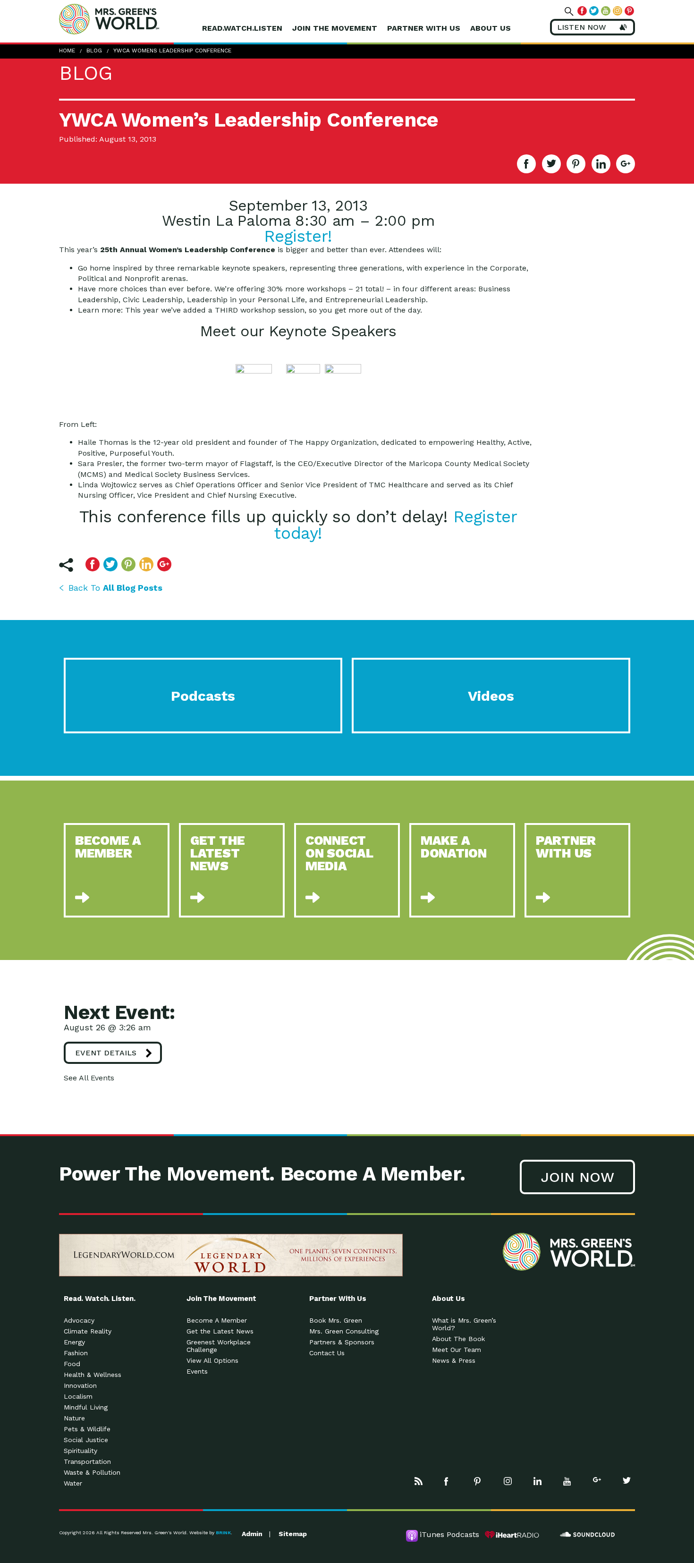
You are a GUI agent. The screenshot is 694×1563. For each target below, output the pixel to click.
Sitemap (293, 1534)
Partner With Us (423, 28)
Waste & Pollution (92, 1472)
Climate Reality (87, 1331)
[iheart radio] (512, 1534)
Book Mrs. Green (335, 1320)
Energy (74, 1342)
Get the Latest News (220, 1331)
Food (72, 1364)
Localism (78, 1396)
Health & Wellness (92, 1374)
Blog (94, 50)
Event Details (105, 1052)
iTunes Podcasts (449, 1534)
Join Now (577, 1177)
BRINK (223, 1532)
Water (73, 1483)
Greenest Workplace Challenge (218, 1345)
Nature (74, 1418)
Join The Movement (334, 28)
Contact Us (327, 1353)
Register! (298, 236)
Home (67, 50)
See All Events (89, 1077)
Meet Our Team (456, 1349)
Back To (115, 588)
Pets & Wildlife (87, 1429)
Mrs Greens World (129, 19)
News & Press (453, 1360)
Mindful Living (86, 1407)
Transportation (87, 1461)
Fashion (76, 1353)
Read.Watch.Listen (242, 28)
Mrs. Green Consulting (344, 1331)
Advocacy (79, 1320)
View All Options (212, 1360)
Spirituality (80, 1450)
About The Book (458, 1338)
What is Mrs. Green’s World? (464, 1324)
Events (197, 1371)
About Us (490, 28)
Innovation (80, 1385)
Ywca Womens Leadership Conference (172, 50)
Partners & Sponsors (341, 1342)
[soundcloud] (587, 1534)
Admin (252, 1534)
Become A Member (216, 1320)
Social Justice (86, 1440)
